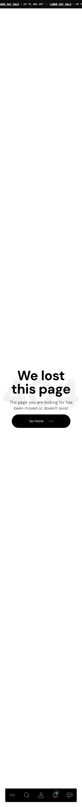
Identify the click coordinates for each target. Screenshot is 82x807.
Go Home (36, 421)
